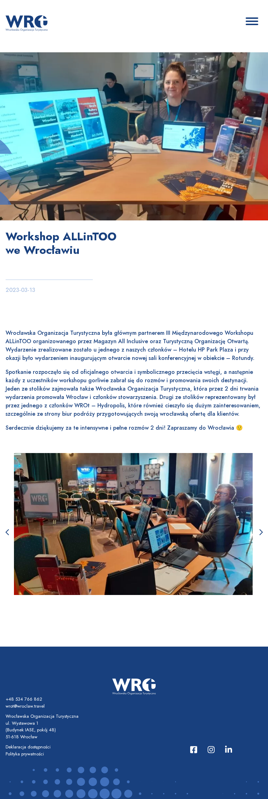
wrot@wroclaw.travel (25, 706)
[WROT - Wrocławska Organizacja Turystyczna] (26, 22)
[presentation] (7, 533)
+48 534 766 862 (24, 699)
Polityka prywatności (25, 754)
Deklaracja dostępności (28, 747)
